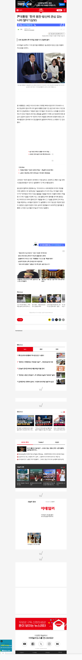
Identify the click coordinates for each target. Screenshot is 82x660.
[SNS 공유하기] (63, 29)
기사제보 (34, 652)
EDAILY (17, 10)
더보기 (62, 412)
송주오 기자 (27, 28)
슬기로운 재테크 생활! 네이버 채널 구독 (41, 151)
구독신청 (47, 652)
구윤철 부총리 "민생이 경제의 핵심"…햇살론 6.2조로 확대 (36, 170)
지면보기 (22, 652)
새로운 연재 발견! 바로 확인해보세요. (40, 154)
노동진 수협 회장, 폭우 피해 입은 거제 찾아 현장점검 (35, 173)
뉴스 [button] (25, 349)
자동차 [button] (57, 442)
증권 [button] (41, 349)
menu (64, 10)
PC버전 (60, 652)
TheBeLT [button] (41, 442)
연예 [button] (57, 349)
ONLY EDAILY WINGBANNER (41, 10)
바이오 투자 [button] (25, 442)
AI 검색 (59, 10)
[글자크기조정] (60, 29)
